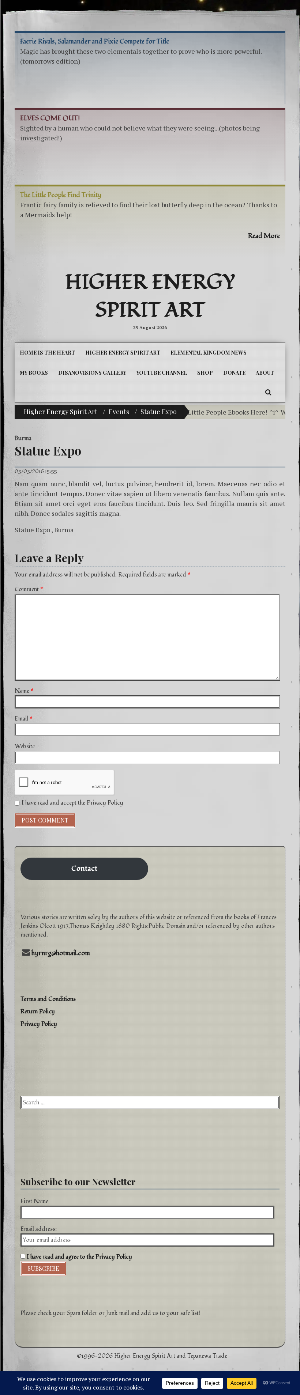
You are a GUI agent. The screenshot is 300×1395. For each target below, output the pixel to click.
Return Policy (37, 1012)
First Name (34, 1201)
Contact (84, 868)
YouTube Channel (161, 372)
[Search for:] (150, 1103)
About (265, 372)
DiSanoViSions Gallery (92, 372)
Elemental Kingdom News (208, 352)
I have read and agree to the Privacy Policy (78, 1257)
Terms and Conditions (48, 999)
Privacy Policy (38, 1024)
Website (25, 746)
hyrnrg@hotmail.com (60, 953)
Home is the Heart (47, 352)
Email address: (38, 1229)
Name (24, 691)
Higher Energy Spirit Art (150, 296)
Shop (205, 372)
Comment (29, 589)
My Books (34, 372)
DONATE (234, 372)
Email (24, 719)
